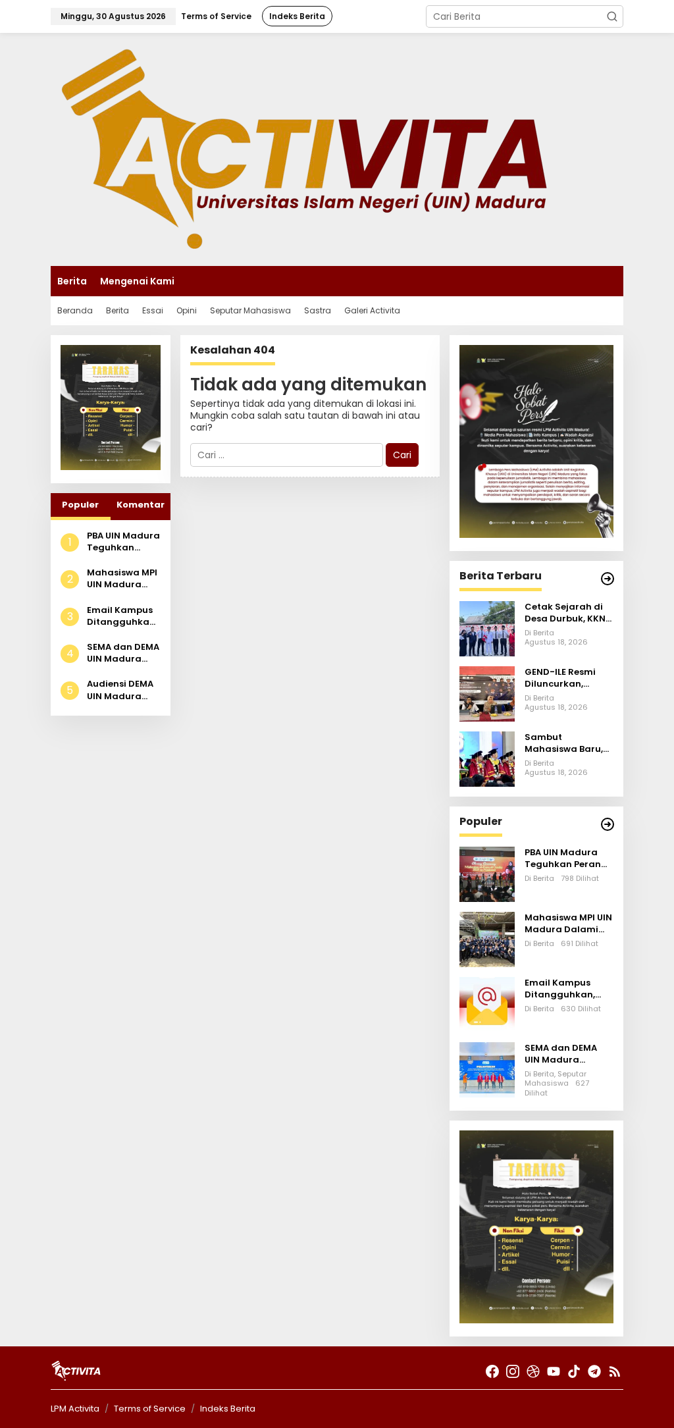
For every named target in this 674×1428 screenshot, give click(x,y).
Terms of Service (150, 1408)
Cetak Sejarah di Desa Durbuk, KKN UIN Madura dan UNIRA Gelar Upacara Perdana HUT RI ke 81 (566, 613)
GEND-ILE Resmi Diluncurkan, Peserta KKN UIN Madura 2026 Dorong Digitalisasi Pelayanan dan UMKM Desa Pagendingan (561, 678)
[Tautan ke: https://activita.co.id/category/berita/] (607, 579)
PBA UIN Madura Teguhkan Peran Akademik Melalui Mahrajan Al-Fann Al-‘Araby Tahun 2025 (123, 542)
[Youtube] (553, 1372)
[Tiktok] (574, 1372)
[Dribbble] (533, 1372)
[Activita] (304, 148)
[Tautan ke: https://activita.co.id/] (607, 824)
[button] (612, 16)
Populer (80, 504)
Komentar (141, 504)
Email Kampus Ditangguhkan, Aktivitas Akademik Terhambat (122, 616)
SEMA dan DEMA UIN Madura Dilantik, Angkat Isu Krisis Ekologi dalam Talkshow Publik (123, 653)
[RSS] (614, 1372)
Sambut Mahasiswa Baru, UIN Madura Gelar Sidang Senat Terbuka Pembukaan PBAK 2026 (566, 743)
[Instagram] (512, 1372)
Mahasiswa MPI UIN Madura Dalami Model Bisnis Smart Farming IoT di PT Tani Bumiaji (122, 579)
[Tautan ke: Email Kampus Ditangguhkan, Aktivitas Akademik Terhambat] (487, 1004)
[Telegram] (594, 1372)
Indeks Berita (227, 1408)
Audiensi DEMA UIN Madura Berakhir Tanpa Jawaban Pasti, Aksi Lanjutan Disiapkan (123, 690)
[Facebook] (492, 1372)
